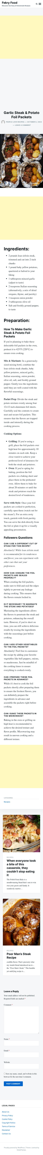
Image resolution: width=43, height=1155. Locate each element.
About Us (5, 1112)
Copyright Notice (8, 1123)
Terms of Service (8, 1126)
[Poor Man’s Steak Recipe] (21, 922)
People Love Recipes (15, 122)
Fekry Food (9, 2)
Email (7, 1050)
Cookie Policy (7, 1119)
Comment (8, 1004)
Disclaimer (6, 1130)
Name (7, 1039)
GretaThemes (21, 1150)
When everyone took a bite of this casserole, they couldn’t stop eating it (21, 868)
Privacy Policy (7, 1115)
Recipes (7, 802)
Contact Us (6, 1134)
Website (7, 1062)
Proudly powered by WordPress (14, 1148)
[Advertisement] (21, 37)
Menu (40, 4)
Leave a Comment (23, 125)
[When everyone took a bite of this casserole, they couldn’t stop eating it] (21, 833)
